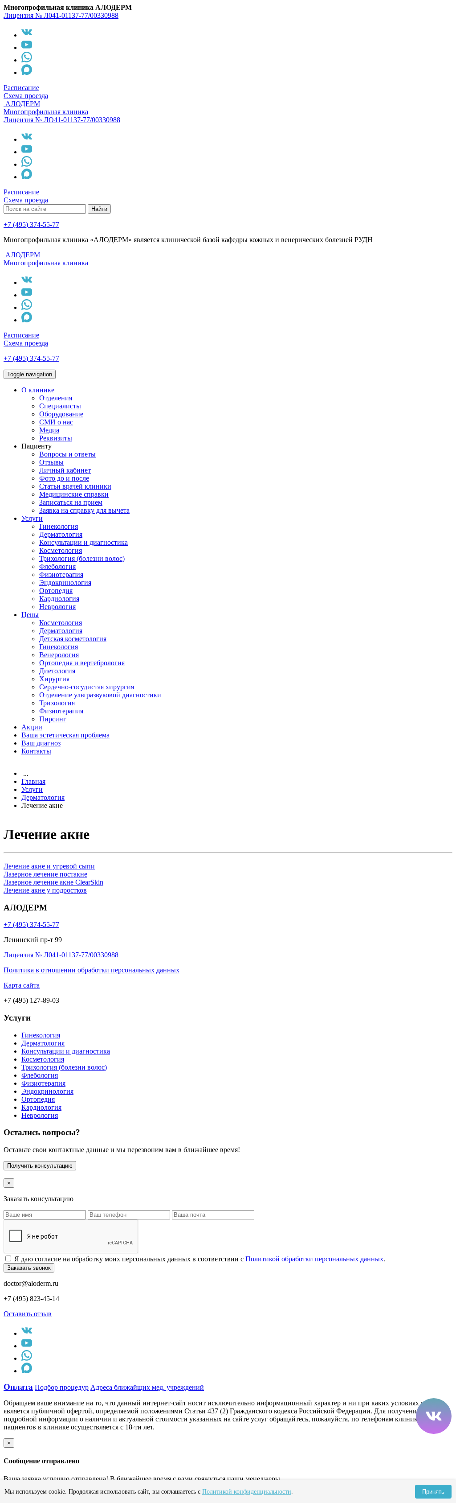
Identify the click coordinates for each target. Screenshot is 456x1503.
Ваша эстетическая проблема (65, 735)
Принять (433, 1491)
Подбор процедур (62, 1387)
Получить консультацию (40, 1165)
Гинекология (58, 526)
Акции (31, 727)
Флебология (57, 566)
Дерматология (60, 534)
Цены (30, 614)
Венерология (59, 655)
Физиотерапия (61, 574)
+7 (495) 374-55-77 (31, 224)
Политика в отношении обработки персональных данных (91, 970)
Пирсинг (52, 719)
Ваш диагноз (41, 743)
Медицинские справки (74, 494)
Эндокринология (65, 582)
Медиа (49, 430)
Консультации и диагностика (83, 542)
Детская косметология (72, 638)
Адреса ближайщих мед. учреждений (147, 1387)
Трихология (57, 703)
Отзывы (51, 462)
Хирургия (54, 679)
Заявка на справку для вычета (84, 510)
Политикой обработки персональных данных (314, 1259)
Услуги (32, 518)
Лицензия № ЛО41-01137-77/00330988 (62, 120)
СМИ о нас (56, 422)
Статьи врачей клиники (75, 486)
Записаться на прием (70, 502)
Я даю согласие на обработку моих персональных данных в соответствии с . (199, 1259)
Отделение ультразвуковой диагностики (100, 695)
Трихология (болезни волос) (82, 558)
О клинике (37, 390)
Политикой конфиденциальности (246, 1491)
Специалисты (60, 406)
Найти (99, 209)
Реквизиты (55, 438)
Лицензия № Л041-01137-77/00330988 (61, 15)
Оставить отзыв (28, 1314)
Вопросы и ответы (67, 454)
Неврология (57, 606)
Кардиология (59, 598)
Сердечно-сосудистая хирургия (86, 687)
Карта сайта (22, 985)
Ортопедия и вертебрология (82, 663)
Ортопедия (56, 590)
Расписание (21, 87)
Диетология (57, 671)
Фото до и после (64, 478)
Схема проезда (26, 95)
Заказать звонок (29, 1267)
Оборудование (61, 414)
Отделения (55, 398)
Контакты (36, 751)
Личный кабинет (65, 470)
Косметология (60, 550)
